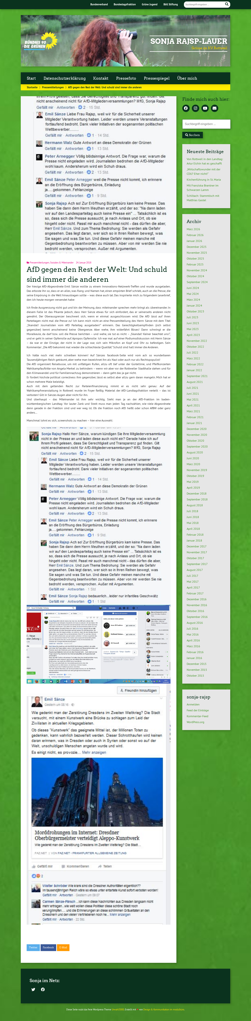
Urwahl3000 (118, 1009)
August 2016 (195, 622)
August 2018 (195, 505)
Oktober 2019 (195, 476)
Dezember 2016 (197, 599)
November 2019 (197, 470)
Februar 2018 (195, 534)
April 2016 (193, 640)
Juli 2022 (192, 352)
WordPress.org (195, 722)
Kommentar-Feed (197, 716)
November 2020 (197, 435)
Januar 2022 (194, 370)
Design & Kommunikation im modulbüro (163, 1009)
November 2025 (197, 252)
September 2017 (197, 564)
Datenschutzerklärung (65, 78)
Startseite (32, 87)
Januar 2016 (194, 658)
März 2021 (193, 411)
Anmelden (193, 704)
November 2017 (197, 552)
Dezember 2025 (197, 247)
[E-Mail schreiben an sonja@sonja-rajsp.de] (214, 108)
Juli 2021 (192, 388)
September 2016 (197, 617)
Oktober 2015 (195, 675)
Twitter (33, 947)
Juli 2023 (192, 317)
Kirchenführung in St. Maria (204, 179)
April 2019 (193, 487)
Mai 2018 (193, 523)
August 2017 (195, 570)
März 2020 (193, 464)
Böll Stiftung (171, 4)
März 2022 (193, 358)
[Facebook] (186, 108)
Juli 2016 (192, 628)
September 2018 (197, 499)
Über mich (187, 78)
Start (31, 78)
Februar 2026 (195, 235)
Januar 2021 (194, 423)
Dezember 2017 (197, 546)
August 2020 (195, 452)
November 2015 (197, 669)
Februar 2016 (195, 652)
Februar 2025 (195, 264)
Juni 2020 (193, 458)
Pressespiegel (157, 78)
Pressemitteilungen (53, 87)
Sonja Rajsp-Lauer (188, 41)
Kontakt (100, 78)
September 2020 (197, 446)
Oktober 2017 (195, 558)
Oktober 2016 (195, 611)
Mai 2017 (193, 581)
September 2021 (197, 376)
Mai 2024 (193, 294)
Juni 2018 (193, 517)
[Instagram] (195, 108)
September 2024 (197, 282)
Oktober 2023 (195, 311)
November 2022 (197, 341)
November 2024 (197, 270)
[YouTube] (205, 108)
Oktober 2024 (195, 276)
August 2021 (195, 382)
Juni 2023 (193, 323)
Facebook (48, 947)
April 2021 (193, 405)
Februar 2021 (195, 417)
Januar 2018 (194, 540)
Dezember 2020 (197, 429)
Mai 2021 (193, 399)
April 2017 (193, 587)
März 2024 (193, 299)
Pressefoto (126, 78)
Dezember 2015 (197, 664)
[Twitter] (33, 990)
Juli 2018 (192, 511)
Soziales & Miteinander (61, 262)
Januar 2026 (194, 241)
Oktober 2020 (195, 440)
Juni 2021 (193, 393)
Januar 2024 (194, 305)
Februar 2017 (195, 593)
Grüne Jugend (149, 4)
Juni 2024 (193, 288)
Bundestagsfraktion (125, 4)
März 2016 (193, 646)
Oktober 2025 (195, 258)
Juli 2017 (192, 576)
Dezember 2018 (197, 493)
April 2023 (193, 335)
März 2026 (193, 229)
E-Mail (63, 947)
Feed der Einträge (198, 710)
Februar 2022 (195, 364)
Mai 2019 (193, 482)
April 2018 (193, 529)
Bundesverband (99, 4)
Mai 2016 (193, 634)
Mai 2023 (193, 329)
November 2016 (197, 605)
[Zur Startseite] (41, 49)
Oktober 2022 (195, 346)
